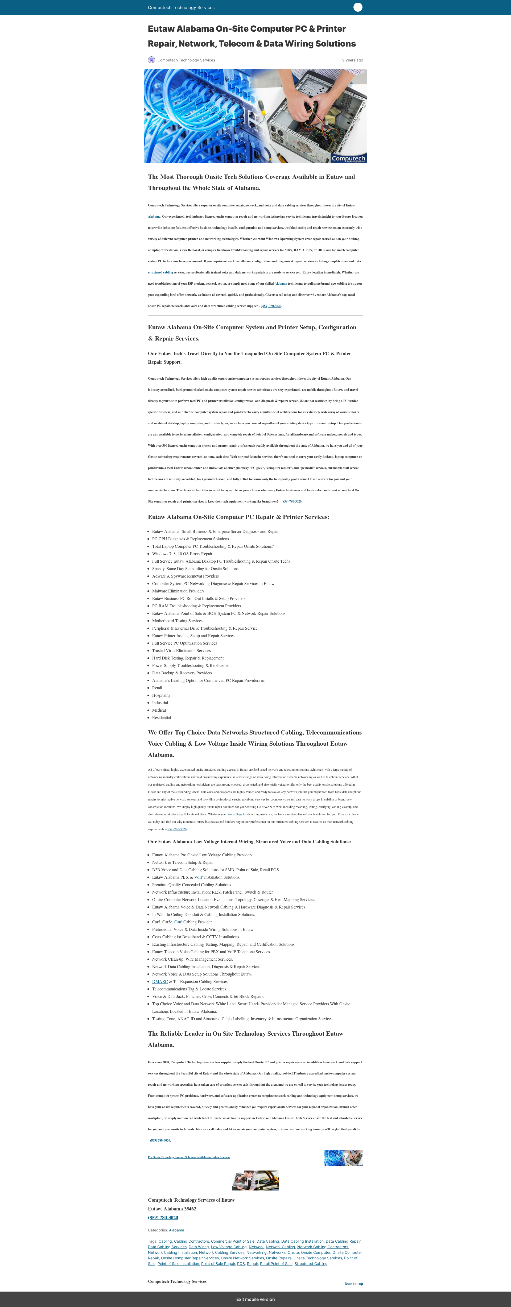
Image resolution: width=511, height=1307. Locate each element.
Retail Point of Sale (276, 1263)
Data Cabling (268, 1241)
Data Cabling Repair (343, 1241)
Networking (256, 1252)
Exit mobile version (255, 1299)
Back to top (354, 1284)
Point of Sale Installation (178, 1263)
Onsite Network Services (242, 1258)
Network (256, 1246)
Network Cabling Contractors (322, 1246)
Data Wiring (199, 1246)
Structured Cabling (311, 1263)
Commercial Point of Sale (232, 1241)
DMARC (160, 981)
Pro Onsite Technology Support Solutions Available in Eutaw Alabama (189, 1157)
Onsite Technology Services (318, 1258)
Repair (252, 1263)
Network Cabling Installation (172, 1252)
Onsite (293, 1252)
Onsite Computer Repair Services (190, 1258)
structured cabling (160, 272)
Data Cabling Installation (302, 1241)
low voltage (235, 814)
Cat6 (178, 921)
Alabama (154, 216)
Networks (277, 1252)
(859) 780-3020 (271, 306)
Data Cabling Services (167, 1246)
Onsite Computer (315, 1252)
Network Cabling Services (221, 1252)
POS (241, 1263)
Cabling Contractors (191, 1241)
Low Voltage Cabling (229, 1246)
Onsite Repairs (278, 1258)
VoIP (198, 877)
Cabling (165, 1241)
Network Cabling (280, 1246)
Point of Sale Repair (218, 1263)
